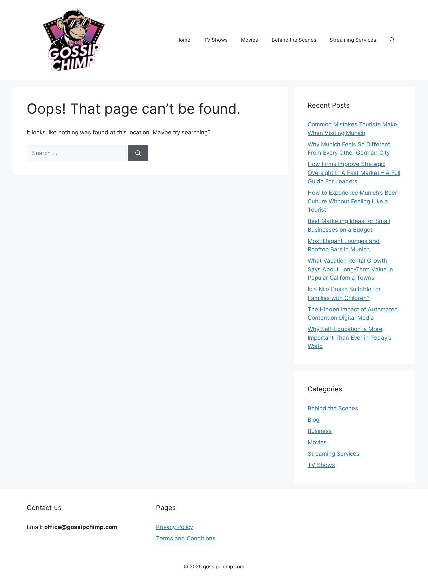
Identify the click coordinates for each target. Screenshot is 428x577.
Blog (313, 419)
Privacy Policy (174, 527)
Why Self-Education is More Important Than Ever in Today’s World (349, 337)
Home (183, 40)
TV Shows (216, 40)
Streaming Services (353, 40)
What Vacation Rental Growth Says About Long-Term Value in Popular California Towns (350, 269)
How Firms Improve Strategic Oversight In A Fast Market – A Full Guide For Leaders (354, 173)
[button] (392, 40)
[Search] (138, 153)
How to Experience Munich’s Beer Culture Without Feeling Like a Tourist (352, 201)
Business (320, 431)
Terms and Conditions (185, 538)
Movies (249, 40)
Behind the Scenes (294, 40)
